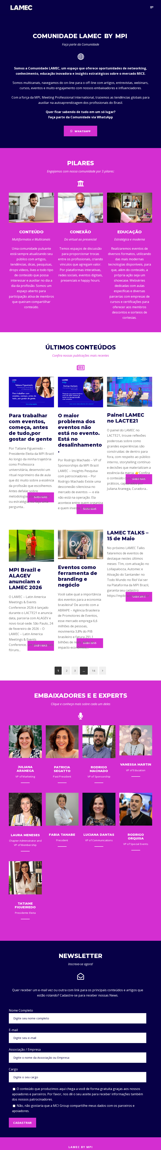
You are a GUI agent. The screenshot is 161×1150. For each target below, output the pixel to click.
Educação (129, 232)
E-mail (13, 1030)
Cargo (13, 1069)
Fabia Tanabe (62, 835)
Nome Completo (21, 1010)
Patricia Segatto (62, 769)
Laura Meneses (25, 835)
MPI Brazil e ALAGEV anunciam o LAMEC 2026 (25, 578)
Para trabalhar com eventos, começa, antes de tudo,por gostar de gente (30, 427)
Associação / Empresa (25, 1049)
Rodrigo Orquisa (136, 836)
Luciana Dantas (98, 835)
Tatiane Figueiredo (25, 905)
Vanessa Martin (135, 764)
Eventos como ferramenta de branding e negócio (77, 576)
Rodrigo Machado (99, 769)
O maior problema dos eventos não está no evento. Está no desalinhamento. (80, 433)
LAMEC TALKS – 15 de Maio (127, 535)
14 (93, 670)
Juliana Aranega (25, 769)
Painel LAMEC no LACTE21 (125, 418)
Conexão (80, 232)
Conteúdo (31, 232)
